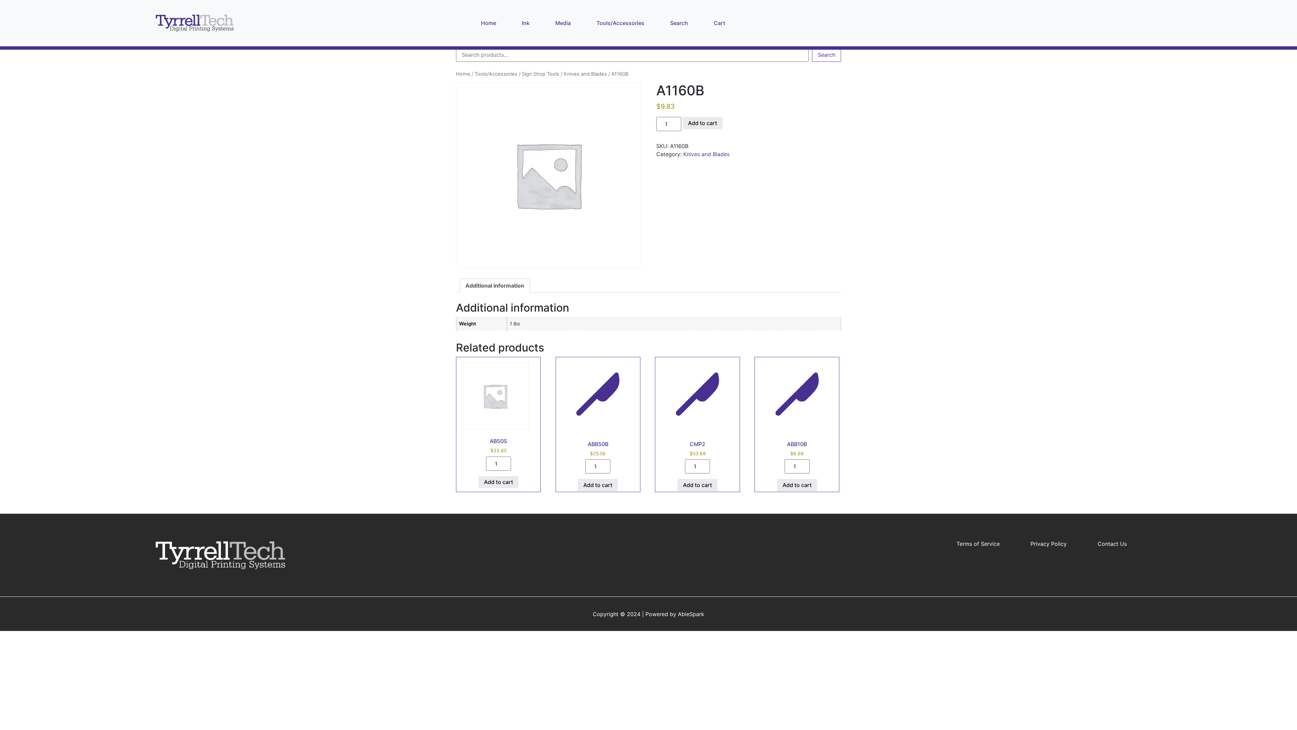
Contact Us (1112, 543)
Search (680, 22)
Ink (526, 23)
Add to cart (702, 123)
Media (564, 22)
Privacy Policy (1049, 543)
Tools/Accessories (621, 22)
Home (490, 22)
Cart (721, 22)
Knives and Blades (585, 74)
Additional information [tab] (494, 285)
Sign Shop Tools (540, 74)
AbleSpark (691, 614)
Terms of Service (978, 543)
